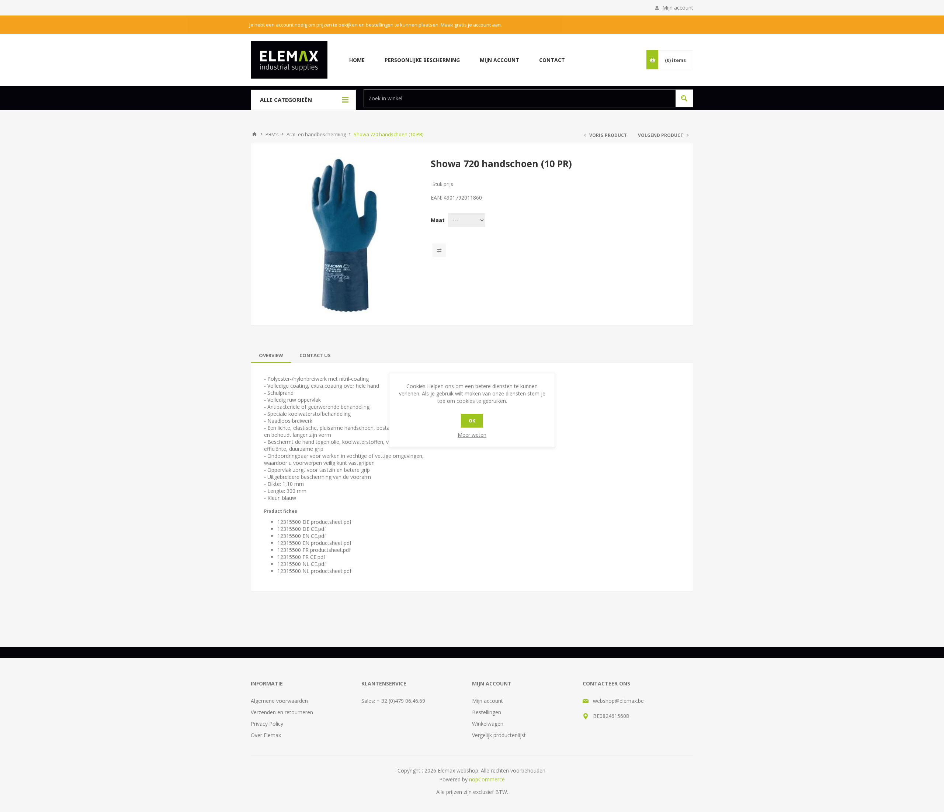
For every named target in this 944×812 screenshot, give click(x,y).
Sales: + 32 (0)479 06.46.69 (393, 700)
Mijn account (677, 7)
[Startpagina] (254, 134)
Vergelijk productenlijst (499, 735)
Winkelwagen (487, 723)
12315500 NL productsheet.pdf (314, 570)
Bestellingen (486, 712)
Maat (438, 220)
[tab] (271, 355)
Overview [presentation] (271, 355)
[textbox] (518, 98)
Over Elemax (266, 735)
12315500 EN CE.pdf (301, 535)
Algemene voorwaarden (279, 700)
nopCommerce (487, 779)
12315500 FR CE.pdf (301, 556)
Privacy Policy (267, 723)
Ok (472, 421)
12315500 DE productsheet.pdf (314, 521)
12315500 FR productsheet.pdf (314, 549)
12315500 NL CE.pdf (301, 563)
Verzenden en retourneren (282, 712)
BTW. (501, 791)
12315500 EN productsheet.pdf (314, 542)
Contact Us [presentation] (315, 355)
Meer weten (472, 434)
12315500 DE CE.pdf (301, 528)
